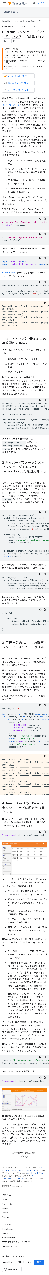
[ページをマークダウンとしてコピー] (14, 41)
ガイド (41, 21)
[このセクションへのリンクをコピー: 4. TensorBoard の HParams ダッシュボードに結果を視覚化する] (14, 812)
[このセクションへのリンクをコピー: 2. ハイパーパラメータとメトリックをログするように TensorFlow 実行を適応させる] (5, 476)
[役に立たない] (34, 26)
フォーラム (7, 1204)
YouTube (6, 1217)
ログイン (42, 3)
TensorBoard (10, 12)
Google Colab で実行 (17, 76)
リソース (18, 21)
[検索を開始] (34, 3)
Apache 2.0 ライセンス (36, 1173)
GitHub (5, 1208)
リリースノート (8, 1233)
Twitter (5, 1213)
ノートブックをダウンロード (20, 90)
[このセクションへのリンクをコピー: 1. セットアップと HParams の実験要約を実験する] (34, 343)
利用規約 (6, 1256)
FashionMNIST (9, 272)
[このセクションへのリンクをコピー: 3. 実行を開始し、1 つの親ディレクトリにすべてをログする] (5, 651)
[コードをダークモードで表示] (40, 218)
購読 (39, 1262)
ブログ (5, 1200)
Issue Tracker (8, 1229)
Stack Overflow (8, 1238)
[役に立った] (30, 26)
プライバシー (18, 1256)
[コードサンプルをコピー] (44, 218)
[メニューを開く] (4, 3)
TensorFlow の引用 (10, 1246)
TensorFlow (6, 21)
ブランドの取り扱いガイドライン (16, 1242)
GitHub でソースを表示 (18, 83)
